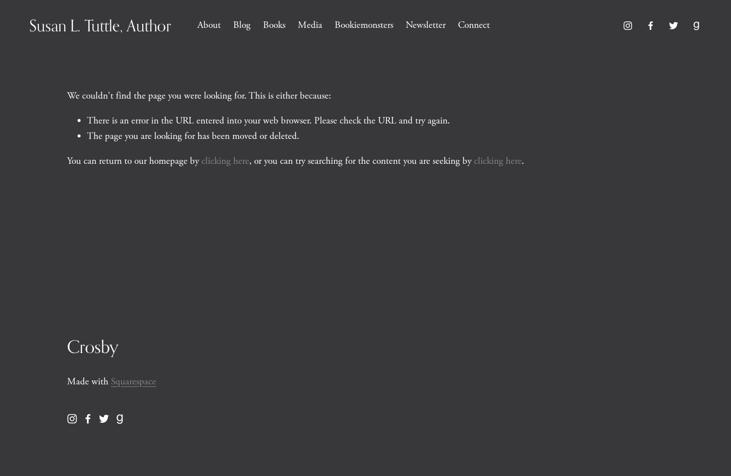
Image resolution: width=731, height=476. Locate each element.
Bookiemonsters (364, 25)
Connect (474, 25)
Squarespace (133, 381)
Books (274, 25)
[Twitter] (673, 25)
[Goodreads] (696, 25)
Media (310, 25)
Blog (242, 25)
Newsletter (426, 25)
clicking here (225, 161)
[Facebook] (650, 25)
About (209, 25)
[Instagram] (628, 25)
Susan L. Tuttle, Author (100, 25)
